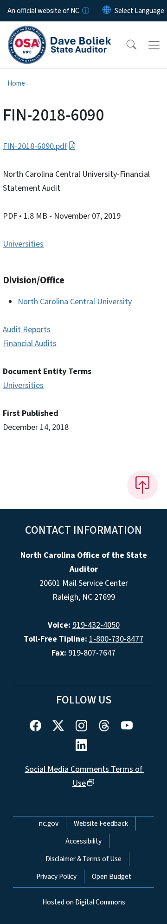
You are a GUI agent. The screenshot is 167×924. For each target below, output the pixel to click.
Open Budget (111, 876)
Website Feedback (101, 823)
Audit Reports (27, 329)
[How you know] (85, 11)
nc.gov (48, 823)
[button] (125, 45)
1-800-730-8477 (116, 639)
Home (16, 83)
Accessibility (83, 841)
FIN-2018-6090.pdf (35, 146)
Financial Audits (30, 343)
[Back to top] (142, 485)
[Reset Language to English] (107, 11)
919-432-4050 (96, 625)
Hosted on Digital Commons (83, 902)
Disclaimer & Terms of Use (83, 859)
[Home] (59, 32)
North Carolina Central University (75, 302)
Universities (23, 244)
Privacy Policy (56, 876)
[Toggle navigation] (154, 45)
